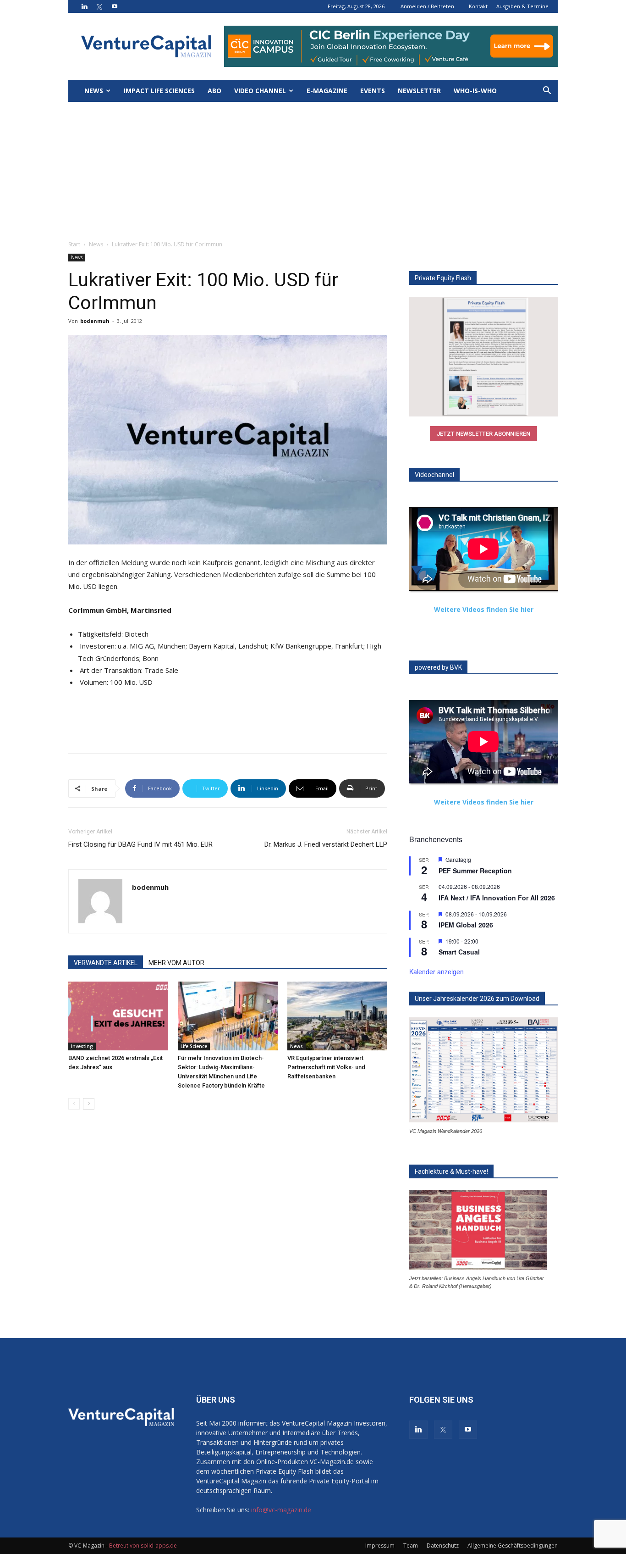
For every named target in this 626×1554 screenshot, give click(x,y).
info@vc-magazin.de (281, 1509)
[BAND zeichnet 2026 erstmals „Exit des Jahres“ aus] (118, 1016)
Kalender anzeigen (436, 971)
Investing (82, 1046)
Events (372, 90)
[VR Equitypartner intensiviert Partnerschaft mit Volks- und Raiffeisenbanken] (337, 1016)
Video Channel (260, 90)
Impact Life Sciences (159, 90)
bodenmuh (95, 320)
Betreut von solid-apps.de (143, 1545)
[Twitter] (99, 6)
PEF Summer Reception (475, 870)
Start (74, 244)
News (93, 90)
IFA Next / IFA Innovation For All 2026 (497, 897)
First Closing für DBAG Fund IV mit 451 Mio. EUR (140, 844)
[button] (547, 91)
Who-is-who (475, 90)
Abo (214, 90)
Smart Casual (459, 951)
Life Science (194, 1046)
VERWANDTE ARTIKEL (105, 962)
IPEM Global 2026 (466, 924)
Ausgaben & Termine (522, 6)
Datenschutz (443, 1545)
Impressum (380, 1545)
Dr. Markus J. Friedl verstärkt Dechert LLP (325, 844)
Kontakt (478, 6)
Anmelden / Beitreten (427, 6)
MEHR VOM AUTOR (176, 962)
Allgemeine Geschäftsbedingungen (512, 1545)
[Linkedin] (84, 6)
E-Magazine (327, 90)
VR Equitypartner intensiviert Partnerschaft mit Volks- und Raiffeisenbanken (326, 1067)
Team (410, 1545)
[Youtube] (114, 6)
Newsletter (419, 90)
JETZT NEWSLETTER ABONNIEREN (483, 433)
